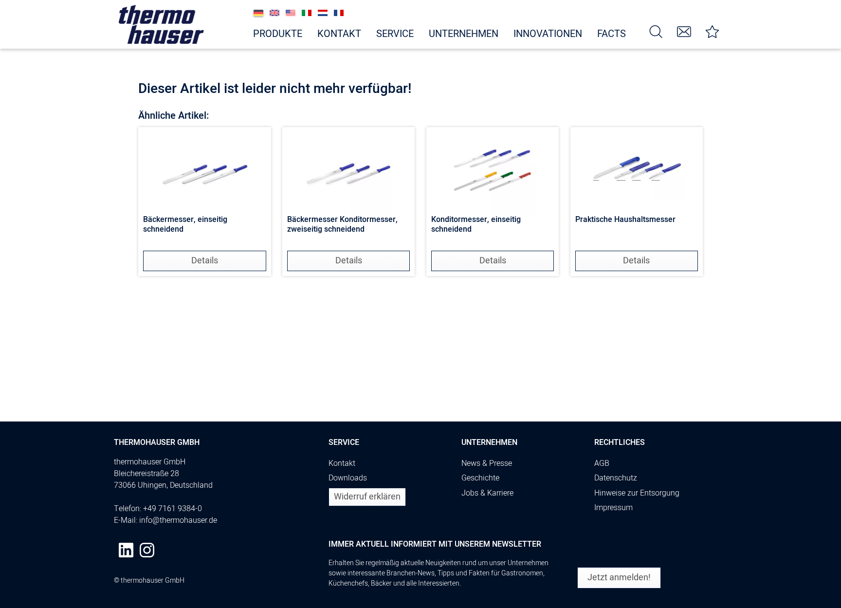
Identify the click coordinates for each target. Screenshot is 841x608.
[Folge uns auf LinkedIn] (126, 550)
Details (204, 260)
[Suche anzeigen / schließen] (656, 31)
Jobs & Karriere (487, 493)
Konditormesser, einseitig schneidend (476, 225)
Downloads (348, 478)
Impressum (613, 507)
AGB (601, 463)
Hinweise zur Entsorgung (636, 493)
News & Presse (486, 463)
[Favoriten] (712, 31)
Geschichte (480, 478)
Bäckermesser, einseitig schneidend (185, 225)
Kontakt (342, 463)
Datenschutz (615, 478)
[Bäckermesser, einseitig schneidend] (204, 171)
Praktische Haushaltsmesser (625, 220)
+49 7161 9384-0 (172, 509)
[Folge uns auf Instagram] (147, 550)
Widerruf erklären (367, 496)
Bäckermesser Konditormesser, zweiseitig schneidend (342, 225)
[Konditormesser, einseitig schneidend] (492, 171)
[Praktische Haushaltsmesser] (636, 171)
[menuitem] (656, 31)
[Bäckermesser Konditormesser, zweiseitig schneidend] (348, 171)
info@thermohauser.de (178, 520)
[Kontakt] (684, 31)
